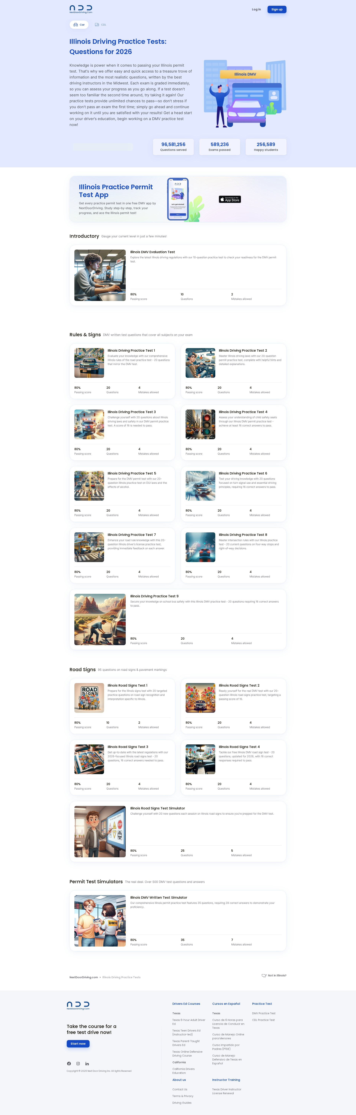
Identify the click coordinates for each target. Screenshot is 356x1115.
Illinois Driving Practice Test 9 (154, 596)
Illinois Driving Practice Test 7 (132, 534)
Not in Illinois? (277, 975)
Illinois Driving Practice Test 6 (243, 473)
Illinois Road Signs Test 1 (127, 685)
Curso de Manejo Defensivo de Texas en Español (227, 1059)
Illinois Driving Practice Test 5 (132, 473)
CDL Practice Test (263, 1020)
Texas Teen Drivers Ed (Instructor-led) (186, 1032)
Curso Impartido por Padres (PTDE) (226, 1047)
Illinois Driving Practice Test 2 (243, 350)
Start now (78, 1044)
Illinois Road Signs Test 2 (239, 685)
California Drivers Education (183, 1071)
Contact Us (179, 1089)
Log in (256, 9)
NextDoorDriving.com (84, 977)
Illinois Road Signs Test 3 (128, 746)
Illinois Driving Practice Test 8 (243, 534)
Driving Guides (182, 1103)
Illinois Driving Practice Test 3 (132, 412)
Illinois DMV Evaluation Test (152, 252)
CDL (103, 25)
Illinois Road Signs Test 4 (239, 746)
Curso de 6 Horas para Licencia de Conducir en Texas (228, 1024)
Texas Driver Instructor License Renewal (226, 1091)
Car (82, 25)
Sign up (277, 9)
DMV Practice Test (264, 1013)
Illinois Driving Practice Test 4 (243, 412)
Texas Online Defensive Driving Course (187, 1053)
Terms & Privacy (182, 1096)
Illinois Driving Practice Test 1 (131, 350)
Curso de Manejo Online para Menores (228, 1036)
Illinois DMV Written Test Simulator (158, 897)
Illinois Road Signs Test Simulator (157, 808)
